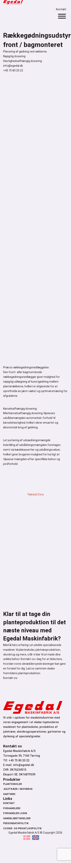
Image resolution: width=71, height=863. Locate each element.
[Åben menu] (62, 16)
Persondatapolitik (16, 823)
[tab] (35, 491)
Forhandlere (11, 808)
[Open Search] (59, 3)
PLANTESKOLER (12, 784)
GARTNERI (9, 794)
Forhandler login (15, 813)
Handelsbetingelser (17, 818)
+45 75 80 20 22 (13, 70)
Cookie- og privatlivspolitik (22, 828)
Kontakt (61, 9)
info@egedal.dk (13, 65)
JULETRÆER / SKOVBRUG (18, 789)
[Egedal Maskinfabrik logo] (13, 3)
